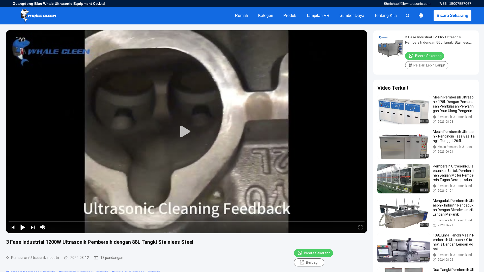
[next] (33, 227)
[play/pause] (23, 227)
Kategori (265, 15)
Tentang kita (385, 15)
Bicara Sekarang (452, 15)
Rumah (241, 15)
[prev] (13, 227)
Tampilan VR (317, 15)
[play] (186, 131)
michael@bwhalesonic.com (409, 4)
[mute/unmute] (43, 227)
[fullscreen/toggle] (360, 227)
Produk (289, 15)
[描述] (421, 15)
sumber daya (352, 15)
